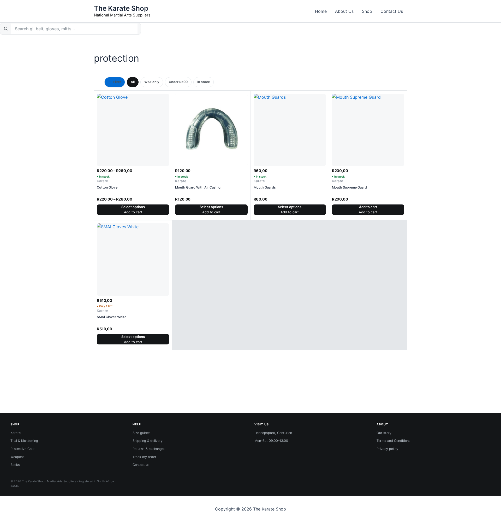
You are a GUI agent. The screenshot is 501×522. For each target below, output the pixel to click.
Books (15, 465)
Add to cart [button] (368, 207)
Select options (133, 207)
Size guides (142, 433)
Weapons (17, 457)
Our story (384, 433)
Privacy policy (387, 449)
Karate (15, 433)
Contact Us (391, 11)
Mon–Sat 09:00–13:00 (271, 441)
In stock (203, 82)
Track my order (144, 457)
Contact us (141, 465)
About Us (344, 11)
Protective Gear (22, 449)
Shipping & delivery (148, 441)
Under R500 (178, 82)
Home (321, 11)
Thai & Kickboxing (24, 441)
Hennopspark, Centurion (273, 433)
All (133, 82)
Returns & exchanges (149, 449)
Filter (117, 82)
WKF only (151, 82)
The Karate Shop (121, 8)
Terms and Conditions (393, 441)
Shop (367, 11)
